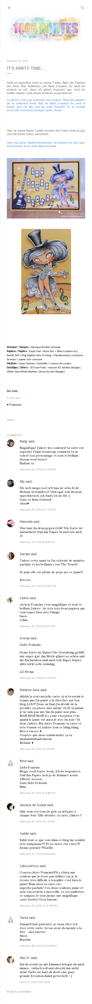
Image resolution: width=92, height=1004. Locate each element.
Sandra (25, 554)
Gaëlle (24, 833)
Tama (24, 918)
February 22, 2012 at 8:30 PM (38, 586)
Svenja (25, 638)
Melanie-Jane (30, 690)
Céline (24, 598)
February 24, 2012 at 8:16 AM (37, 853)
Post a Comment (19, 991)
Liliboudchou (29, 866)
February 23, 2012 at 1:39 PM (37, 748)
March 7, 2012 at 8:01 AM (35, 982)
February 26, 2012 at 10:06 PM (38, 905)
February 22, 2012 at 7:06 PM (38, 469)
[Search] (82, 7)
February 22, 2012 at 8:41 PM (37, 626)
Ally (22, 481)
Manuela (26, 522)
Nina (23, 761)
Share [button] (10, 419)
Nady (24, 441)
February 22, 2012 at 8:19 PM (37, 542)
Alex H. (25, 958)
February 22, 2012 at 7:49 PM (38, 509)
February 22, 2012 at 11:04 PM (38, 677)
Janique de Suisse (33, 805)
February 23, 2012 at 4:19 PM (37, 821)
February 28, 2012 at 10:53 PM (38, 945)
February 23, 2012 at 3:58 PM (37, 792)
